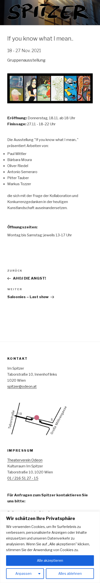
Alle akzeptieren (50, 560)
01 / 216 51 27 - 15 (22, 478)
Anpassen (23, 573)
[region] (50, 547)
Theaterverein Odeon (24, 460)
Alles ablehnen (70, 573)
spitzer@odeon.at (22, 386)
